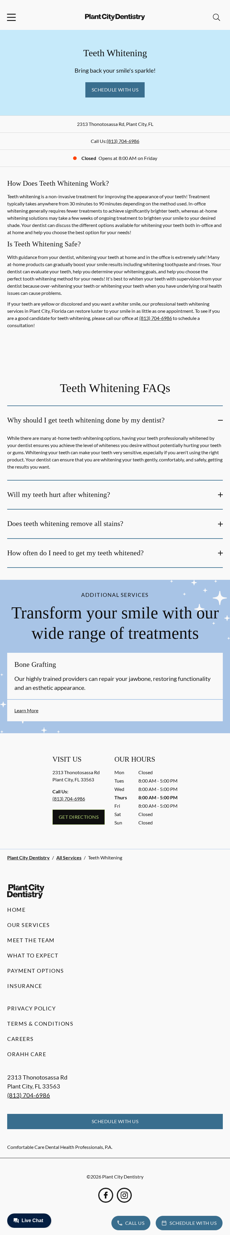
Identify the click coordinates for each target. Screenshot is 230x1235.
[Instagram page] (124, 1195)
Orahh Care (26, 1054)
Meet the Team (31, 940)
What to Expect (32, 955)
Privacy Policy (31, 1008)
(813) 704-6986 (123, 141)
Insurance (24, 986)
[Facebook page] (105, 1195)
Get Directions (79, 817)
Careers (20, 1039)
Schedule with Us (115, 89)
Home (16, 909)
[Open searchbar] (216, 17)
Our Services (28, 925)
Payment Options (35, 970)
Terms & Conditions (40, 1023)
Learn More (26, 710)
